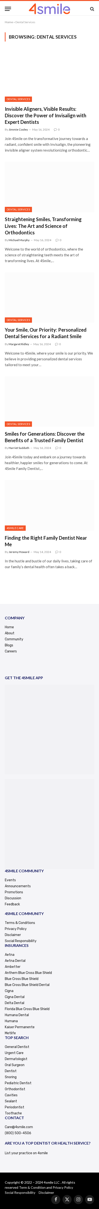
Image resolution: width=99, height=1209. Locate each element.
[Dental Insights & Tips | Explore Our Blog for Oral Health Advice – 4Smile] (49, 9)
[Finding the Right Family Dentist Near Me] (49, 505)
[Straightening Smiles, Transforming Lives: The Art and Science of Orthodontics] (49, 187)
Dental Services (18, 99)
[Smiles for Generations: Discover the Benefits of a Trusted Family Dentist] (49, 401)
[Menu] (8, 8)
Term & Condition (32, 1187)
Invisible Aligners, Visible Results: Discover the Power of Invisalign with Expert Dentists (45, 115)
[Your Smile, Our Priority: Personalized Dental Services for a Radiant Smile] (49, 297)
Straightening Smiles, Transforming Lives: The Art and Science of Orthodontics (43, 225)
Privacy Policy (63, 1187)
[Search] (91, 8)
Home (9, 22)
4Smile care (15, 528)
